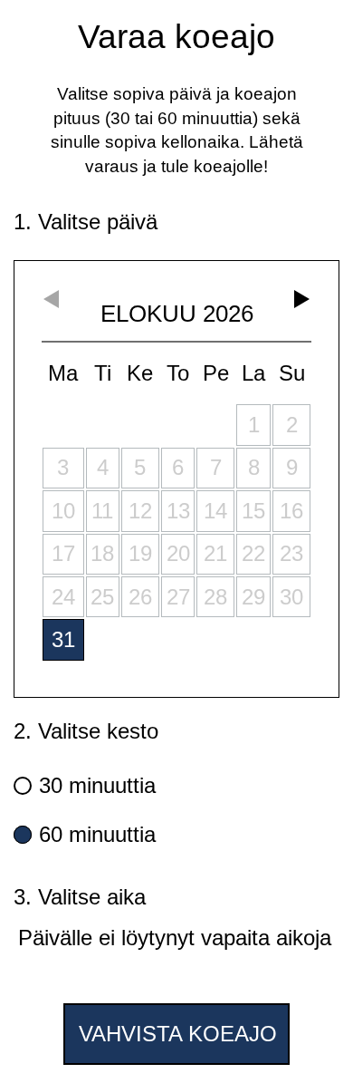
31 (63, 639)
